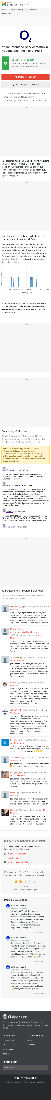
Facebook (30, 1045)
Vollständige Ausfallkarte (27, 84)
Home (3, 10)
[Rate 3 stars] (25, 881)
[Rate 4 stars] (30, 881)
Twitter (29, 1040)
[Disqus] (25, 497)
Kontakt (6, 1054)
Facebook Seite (15, 858)
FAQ (4, 1045)
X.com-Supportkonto (17, 854)
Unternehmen (15, 10)
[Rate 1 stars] (16, 881)
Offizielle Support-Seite (18, 862)
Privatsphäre (8, 1049)
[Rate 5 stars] (34, 881)
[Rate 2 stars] (21, 881)
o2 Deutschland (31, 10)
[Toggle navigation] (48, 4)
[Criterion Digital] (25, 1078)
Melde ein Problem (27, 77)
